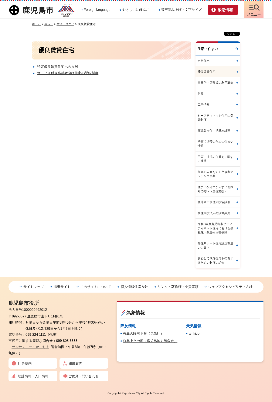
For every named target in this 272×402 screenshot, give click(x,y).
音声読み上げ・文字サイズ (181, 9)
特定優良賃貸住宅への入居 (57, 66)
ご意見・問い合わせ (83, 376)
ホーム (36, 24)
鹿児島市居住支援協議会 (214, 202)
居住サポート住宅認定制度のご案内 (215, 245)
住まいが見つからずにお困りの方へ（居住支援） (215, 189)
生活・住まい (65, 24)
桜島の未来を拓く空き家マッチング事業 (215, 174)
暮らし (48, 24)
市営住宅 (204, 60)
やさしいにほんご (135, 9)
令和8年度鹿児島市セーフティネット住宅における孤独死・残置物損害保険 (215, 228)
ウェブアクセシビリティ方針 (230, 287)
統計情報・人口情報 (33, 376)
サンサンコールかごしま (30, 347)
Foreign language (97, 9)
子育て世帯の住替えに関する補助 (215, 159)
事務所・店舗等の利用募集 (215, 82)
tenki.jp (194, 333)
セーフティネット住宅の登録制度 (215, 118)
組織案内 (75, 363)
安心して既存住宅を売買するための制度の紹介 (215, 260)
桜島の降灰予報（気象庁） (143, 333)
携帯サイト (62, 287)
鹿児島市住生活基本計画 (214, 130)
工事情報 (204, 104)
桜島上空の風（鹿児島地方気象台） (150, 341)
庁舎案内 (25, 363)
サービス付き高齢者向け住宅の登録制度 (67, 73)
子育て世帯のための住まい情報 (215, 143)
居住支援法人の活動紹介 (214, 213)
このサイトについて (95, 287)
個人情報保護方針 (134, 287)
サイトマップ (33, 287)
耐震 (201, 93)
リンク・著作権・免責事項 (178, 287)
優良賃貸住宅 (206, 71)
